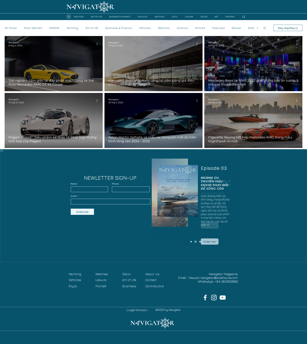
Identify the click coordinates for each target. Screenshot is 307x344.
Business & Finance (118, 27)
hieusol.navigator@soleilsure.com (213, 278)
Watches (163, 27)
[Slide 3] (191, 241)
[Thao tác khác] (98, 44)
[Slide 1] (200, 241)
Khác (251, 27)
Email (74, 196)
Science (182, 27)
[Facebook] (205, 297)
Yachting (72, 27)
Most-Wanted (33, 27)
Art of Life (91, 27)
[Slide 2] (195, 242)
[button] (264, 28)
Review (236, 27)
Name (74, 184)
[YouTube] (222, 297)
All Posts (11, 27)
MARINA (54, 27)
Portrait (200, 27)
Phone (115, 184)
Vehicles (145, 27)
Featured (218, 27)
